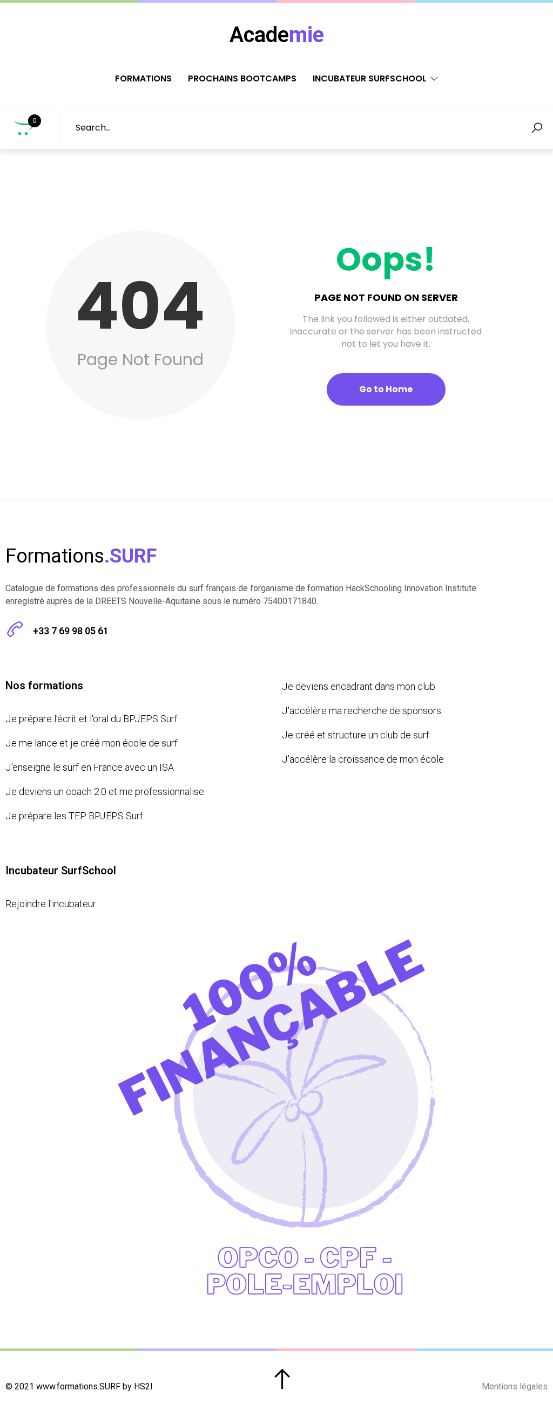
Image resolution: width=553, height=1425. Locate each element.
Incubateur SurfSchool (370, 78)
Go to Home (386, 389)
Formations (143, 78)
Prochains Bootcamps (242, 78)
